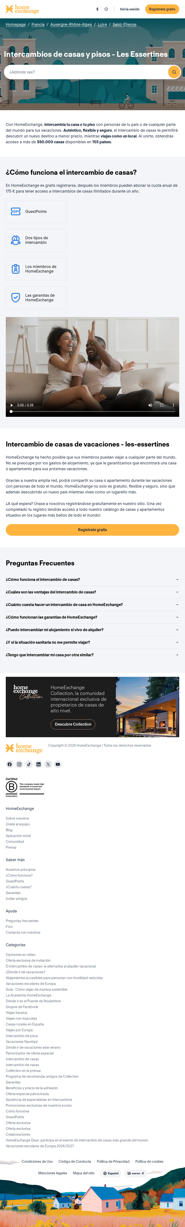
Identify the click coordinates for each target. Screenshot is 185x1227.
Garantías (13, 893)
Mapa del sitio (83, 1173)
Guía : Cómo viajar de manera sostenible (36, 989)
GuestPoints (15, 881)
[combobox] (92, 72)
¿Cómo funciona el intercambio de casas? (43, 579)
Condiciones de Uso (37, 1161)
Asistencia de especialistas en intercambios (39, 1100)
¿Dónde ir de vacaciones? (25, 972)
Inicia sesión (129, 9)
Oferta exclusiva (18, 1123)
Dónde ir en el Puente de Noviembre (33, 1001)
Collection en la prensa (23, 1071)
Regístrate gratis (162, 9)
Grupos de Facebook (22, 1007)
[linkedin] (38, 764)
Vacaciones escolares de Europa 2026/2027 (40, 1146)
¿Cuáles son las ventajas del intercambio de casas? (51, 592)
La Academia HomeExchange (28, 995)
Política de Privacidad (113, 1161)
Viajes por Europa (19, 1030)
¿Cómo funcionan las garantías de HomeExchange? (51, 617)
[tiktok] (29, 764)
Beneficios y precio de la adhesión (32, 1088)
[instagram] (19, 764)
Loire (102, 24)
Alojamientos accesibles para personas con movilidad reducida (54, 978)
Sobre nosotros (17, 818)
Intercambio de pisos (22, 1036)
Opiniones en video (20, 955)
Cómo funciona (17, 1111)
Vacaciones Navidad (22, 1042)
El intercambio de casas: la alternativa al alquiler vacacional (51, 966)
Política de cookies (149, 1161)
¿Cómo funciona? (19, 875)
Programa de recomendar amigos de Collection (42, 1076)
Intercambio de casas (22, 1059)
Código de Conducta (75, 1161)
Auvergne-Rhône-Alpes (71, 24)
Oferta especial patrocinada (27, 1094)
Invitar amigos (16, 899)
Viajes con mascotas (21, 1018)
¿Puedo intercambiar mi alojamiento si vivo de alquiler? (55, 630)
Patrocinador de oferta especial (30, 1053)
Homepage (16, 24)
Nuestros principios (21, 870)
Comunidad (15, 842)
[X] (48, 764)
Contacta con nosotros (23, 932)
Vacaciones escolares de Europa (31, 984)
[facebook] (9, 764)
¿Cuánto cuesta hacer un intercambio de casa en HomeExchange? (64, 604)
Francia (38, 24)
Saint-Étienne (124, 24)
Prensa (11, 847)
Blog (9, 830)
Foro (9, 927)
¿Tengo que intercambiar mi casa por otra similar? (50, 655)
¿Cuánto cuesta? (19, 887)
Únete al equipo (18, 824)
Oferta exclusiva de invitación (28, 960)
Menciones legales (52, 1173)
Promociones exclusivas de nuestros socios (39, 1105)
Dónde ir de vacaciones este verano (33, 1047)
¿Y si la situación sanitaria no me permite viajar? (48, 642)
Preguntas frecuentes (22, 921)
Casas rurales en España (25, 1024)
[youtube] (58, 764)
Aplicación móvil (18, 836)
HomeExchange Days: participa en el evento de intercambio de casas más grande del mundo (77, 1140)
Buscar (174, 72)
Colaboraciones (18, 1134)
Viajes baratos (16, 1013)
